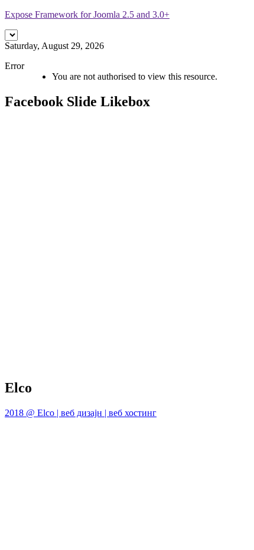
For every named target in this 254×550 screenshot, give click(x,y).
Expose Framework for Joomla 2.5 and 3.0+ (87, 14)
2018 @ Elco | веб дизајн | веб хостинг (81, 413)
